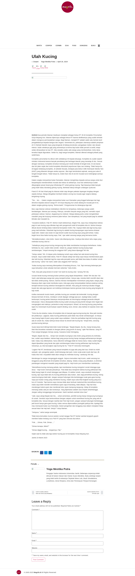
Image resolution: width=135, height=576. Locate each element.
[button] (98, 45)
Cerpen (49, 45)
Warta (39, 45)
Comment (36, 509)
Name (34, 533)
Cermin (58, 45)
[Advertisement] (67, 29)
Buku (93, 45)
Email (34, 540)
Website (34, 548)
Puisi (74, 45)
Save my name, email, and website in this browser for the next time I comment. (60, 555)
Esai (67, 45)
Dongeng (83, 45)
